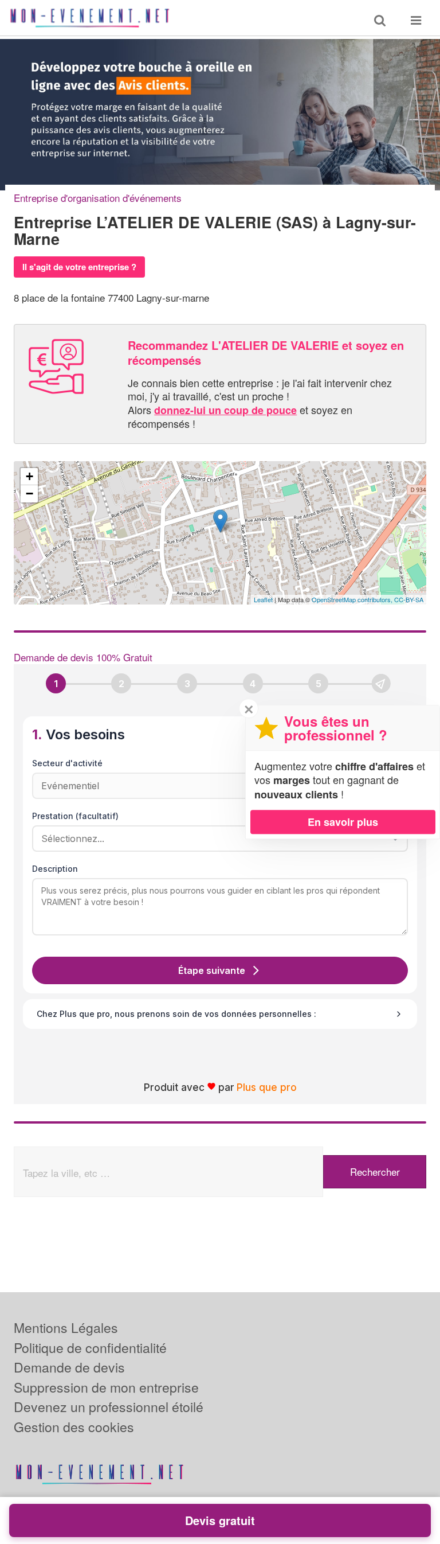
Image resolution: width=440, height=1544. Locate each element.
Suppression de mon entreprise (106, 1387)
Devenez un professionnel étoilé (108, 1406)
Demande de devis (69, 1367)
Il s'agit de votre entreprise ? (79, 266)
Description (55, 869)
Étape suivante (211, 970)
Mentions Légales (66, 1327)
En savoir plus (343, 821)
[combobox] (216, 838)
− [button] (29, 493)
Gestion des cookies (74, 1426)
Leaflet (263, 599)
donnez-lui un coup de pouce (225, 410)
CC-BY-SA (408, 599)
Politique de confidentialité (90, 1347)
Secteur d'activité (67, 763)
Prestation (75, 816)
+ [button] (29, 476)
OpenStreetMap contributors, (353, 599)
